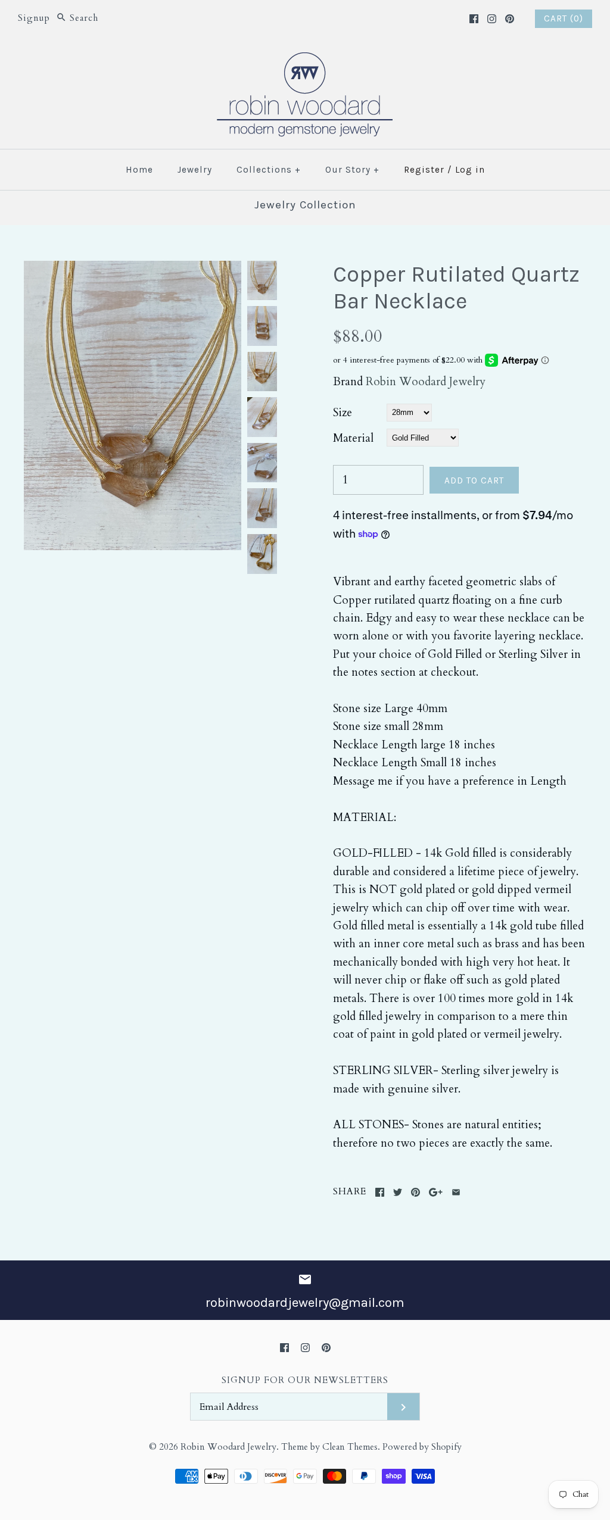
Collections (268, 169)
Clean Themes (350, 1447)
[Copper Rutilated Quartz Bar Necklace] (132, 269)
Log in (470, 169)
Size (342, 412)
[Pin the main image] (415, 1192)
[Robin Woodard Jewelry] (305, 59)
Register (424, 169)
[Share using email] (456, 1192)
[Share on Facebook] (379, 1192)
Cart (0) (563, 18)
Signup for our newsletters (305, 1380)
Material (353, 438)
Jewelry (195, 169)
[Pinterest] (509, 18)
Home (139, 169)
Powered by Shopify (422, 1447)
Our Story (352, 169)
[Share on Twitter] (397, 1192)
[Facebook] (473, 18)
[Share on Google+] (436, 1192)
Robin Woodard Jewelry (425, 381)
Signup (34, 18)
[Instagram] (491, 18)
